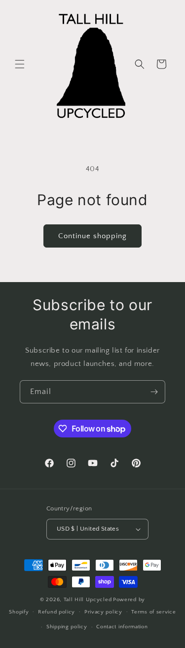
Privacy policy (103, 612)
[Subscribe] (154, 391)
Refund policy (56, 612)
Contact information (122, 627)
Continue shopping (92, 236)
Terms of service (153, 612)
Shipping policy (66, 627)
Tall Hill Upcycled (88, 600)
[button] (20, 64)
